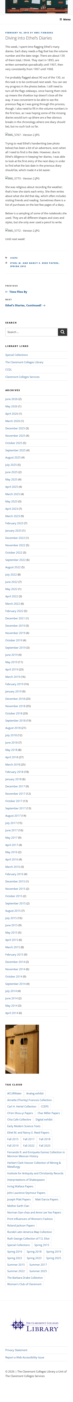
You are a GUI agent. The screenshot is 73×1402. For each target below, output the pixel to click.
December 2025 (15, 428)
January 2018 (13, 779)
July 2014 (11, 991)
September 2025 (15, 450)
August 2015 (13, 910)
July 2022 (11, 574)
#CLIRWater (14, 1093)
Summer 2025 (38, 1271)
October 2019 (13, 640)
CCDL (8, 369)
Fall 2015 (13, 1139)
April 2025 (11, 486)
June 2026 (11, 399)
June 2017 (11, 830)
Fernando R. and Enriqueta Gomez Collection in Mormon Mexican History (36, 1154)
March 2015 (12, 947)
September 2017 (15, 808)
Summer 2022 (16, 1271)
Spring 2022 (14, 1258)
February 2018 (14, 772)
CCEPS (14, 257)
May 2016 (11, 852)
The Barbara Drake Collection (25, 1277)
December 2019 (15, 625)
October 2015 (13, 896)
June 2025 (11, 472)
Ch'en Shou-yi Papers (20, 1113)
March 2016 (12, 866)
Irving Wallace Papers (20, 1186)
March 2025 (12, 494)
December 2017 (15, 786)
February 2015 (14, 954)
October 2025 (13, 443)
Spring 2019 (53, 1251)
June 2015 (11, 925)
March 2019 (12, 676)
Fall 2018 (44, 1139)
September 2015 (15, 903)
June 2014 (11, 998)
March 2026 (12, 421)
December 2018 (15, 698)
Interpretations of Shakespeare (26, 1179)
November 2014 (15, 969)
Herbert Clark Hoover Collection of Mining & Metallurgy (34, 1165)
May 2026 (11, 406)
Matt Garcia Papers (46, 1199)
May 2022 (11, 589)
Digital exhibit (44, 1119)
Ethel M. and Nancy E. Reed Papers (34, 263)
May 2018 (11, 750)
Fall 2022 (29, 1145)
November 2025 (15, 435)
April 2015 (11, 940)
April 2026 (11, 413)
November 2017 (15, 793)
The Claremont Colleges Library (24, 362)
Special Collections (16, 355)
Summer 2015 (16, 1264)
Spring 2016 (14, 1251)
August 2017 (13, 815)
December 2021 (15, 618)
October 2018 (13, 713)
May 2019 (11, 662)
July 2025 (11, 464)
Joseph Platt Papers (19, 1199)
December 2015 (15, 881)
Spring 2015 (18, 266)
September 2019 (15, 647)
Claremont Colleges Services (22, 377)
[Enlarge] (63, 137)
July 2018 (11, 735)
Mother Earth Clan (18, 1206)
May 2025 (11, 479)
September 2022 (15, 560)
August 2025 (13, 457)
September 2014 (15, 984)
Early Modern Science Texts (23, 1126)
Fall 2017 (29, 1139)
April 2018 (11, 757)
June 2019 (11, 654)
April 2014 (11, 1013)
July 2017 (11, 823)
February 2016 (14, 874)
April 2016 (11, 859)
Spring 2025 (53, 1258)
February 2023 (14, 523)
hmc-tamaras (43, 32)
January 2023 (13, 530)
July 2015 (11, 918)
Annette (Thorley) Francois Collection (29, 1100)
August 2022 (13, 567)
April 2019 (11, 669)
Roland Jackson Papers (21, 1225)
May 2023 (11, 501)
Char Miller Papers (49, 1113)
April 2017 (11, 845)
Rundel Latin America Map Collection (29, 1232)
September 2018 (15, 720)
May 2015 (11, 932)
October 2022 (13, 552)
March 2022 (12, 603)
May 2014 (11, 1005)
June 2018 (11, 742)
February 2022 (14, 611)
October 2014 (13, 976)
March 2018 (12, 764)
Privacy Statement (16, 1350)
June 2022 (11, 582)
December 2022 (15, 538)
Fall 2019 (13, 1145)
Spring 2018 (34, 1251)
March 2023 (12, 516)
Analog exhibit (35, 1093)
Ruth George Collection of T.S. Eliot (28, 1238)
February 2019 (14, 684)
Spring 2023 (34, 1258)
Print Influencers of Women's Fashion (30, 1219)
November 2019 (15, 633)
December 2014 (15, 962)
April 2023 (11, 508)
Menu (67, 19)
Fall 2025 (44, 1145)
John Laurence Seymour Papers (26, 1192)
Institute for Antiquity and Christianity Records (35, 1173)
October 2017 (13, 801)
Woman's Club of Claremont (24, 1284)
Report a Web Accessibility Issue (24, 1357)
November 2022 (15, 545)
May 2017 (11, 837)
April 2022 (11, 596)
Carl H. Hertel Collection (21, 1106)
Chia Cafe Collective (19, 1119)
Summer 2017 (38, 1264)
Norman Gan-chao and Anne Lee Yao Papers (34, 1212)
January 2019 (13, 691)
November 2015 (15, 888)
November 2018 (15, 706)
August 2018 (13, 728)
